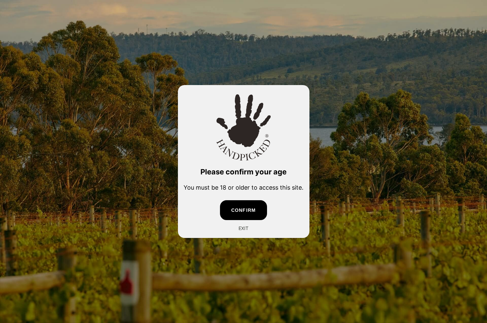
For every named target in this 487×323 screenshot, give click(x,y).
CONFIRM (243, 210)
